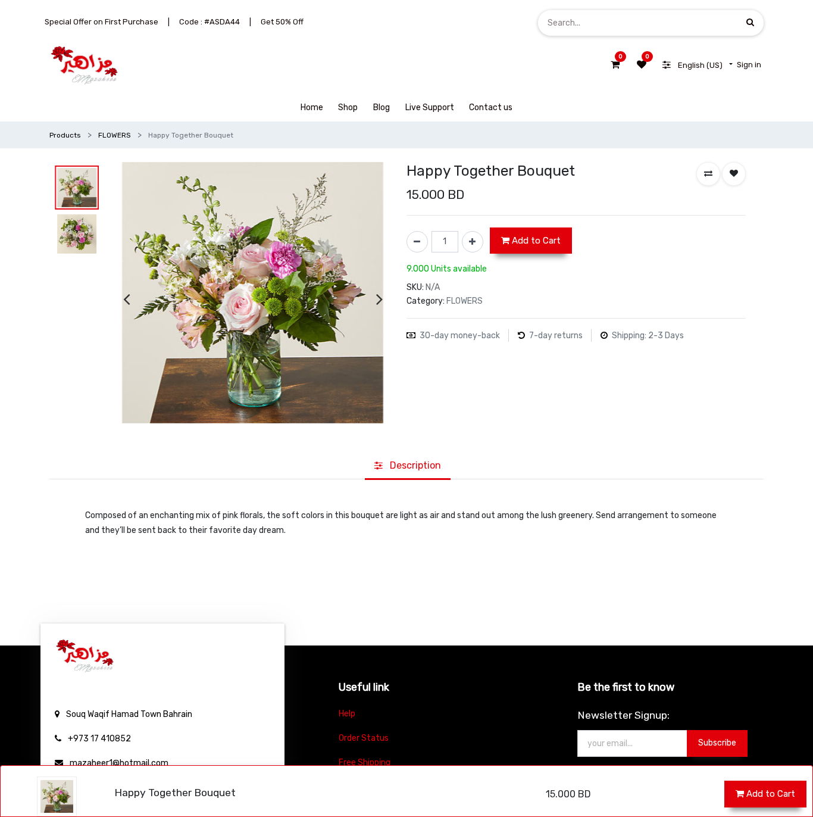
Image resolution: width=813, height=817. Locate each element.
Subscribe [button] (717, 743)
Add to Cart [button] (769, 793)
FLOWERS (114, 135)
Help (347, 714)
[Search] (750, 22)
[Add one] (472, 241)
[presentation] (126, 299)
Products (65, 135)
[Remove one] (417, 241)
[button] (708, 174)
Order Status (364, 738)
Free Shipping (364, 762)
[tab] (408, 466)
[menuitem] (312, 107)
